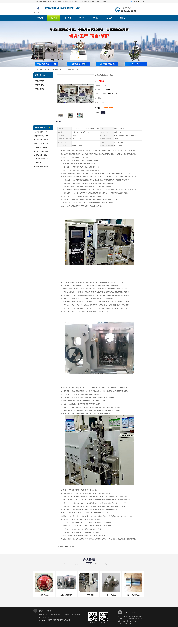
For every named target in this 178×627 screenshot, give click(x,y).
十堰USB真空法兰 (76, 595)
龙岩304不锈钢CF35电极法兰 (42, 159)
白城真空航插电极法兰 (40, 155)
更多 (50, 127)
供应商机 (54, 18)
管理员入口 (61, 620)
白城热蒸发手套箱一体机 (41, 166)
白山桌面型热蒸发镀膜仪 (41, 151)
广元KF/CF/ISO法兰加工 (41, 139)
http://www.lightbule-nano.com (65, 546)
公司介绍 (82, 18)
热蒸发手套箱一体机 (56, 69)
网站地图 (67, 620)
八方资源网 (49, 620)
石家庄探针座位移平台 (40, 132)
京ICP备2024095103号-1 (57, 614)
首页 (41, 69)
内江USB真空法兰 (120, 595)
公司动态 (95, 18)
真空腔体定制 (39, 85)
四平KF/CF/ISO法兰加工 (41, 143)
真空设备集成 (39, 89)
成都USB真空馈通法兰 (98, 595)
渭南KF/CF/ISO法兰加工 (41, 136)
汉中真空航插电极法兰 (40, 147)
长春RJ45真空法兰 (39, 162)
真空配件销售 (39, 81)
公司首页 (40, 18)
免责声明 (55, 620)
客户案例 (109, 18)
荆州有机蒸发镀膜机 (53, 595)
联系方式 (123, 18)
